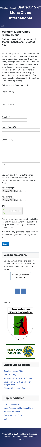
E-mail (6, 117)
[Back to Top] (38, 444)
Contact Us (20, 439)
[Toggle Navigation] (2, 25)
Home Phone (9, 127)
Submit (5, 244)
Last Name (8, 104)
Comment (7, 140)
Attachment (8, 188)
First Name (8, 92)
